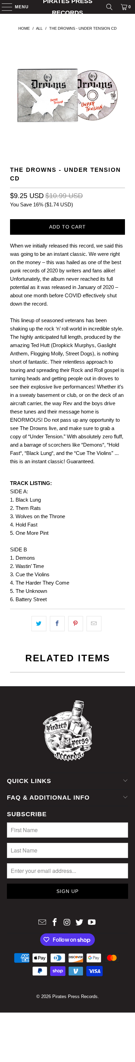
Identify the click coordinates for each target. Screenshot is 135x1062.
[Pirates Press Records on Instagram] (67, 922)
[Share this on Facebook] (57, 623)
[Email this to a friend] (94, 623)
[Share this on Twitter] (39, 623)
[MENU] (3, 7)
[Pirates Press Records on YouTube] (92, 922)
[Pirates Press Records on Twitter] (79, 922)
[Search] (109, 7)
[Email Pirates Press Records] (42, 922)
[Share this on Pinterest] (75, 623)
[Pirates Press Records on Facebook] (55, 922)
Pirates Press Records (67, 7)
